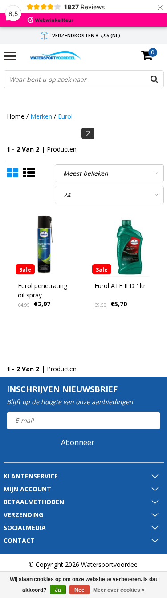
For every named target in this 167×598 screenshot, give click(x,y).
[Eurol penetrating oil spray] (45, 245)
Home (15, 116)
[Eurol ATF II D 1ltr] (122, 245)
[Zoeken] (155, 79)
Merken (41, 116)
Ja (58, 590)
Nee (79, 590)
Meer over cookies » (119, 590)
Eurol (65, 116)
